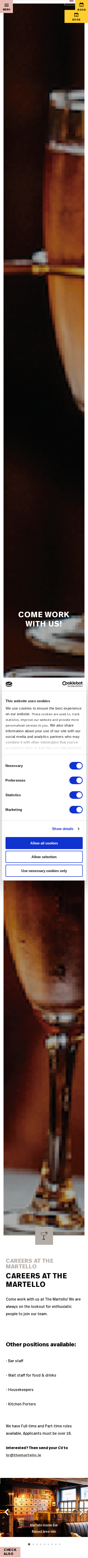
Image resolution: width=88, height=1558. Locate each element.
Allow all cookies (44, 843)
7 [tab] (52, 1544)
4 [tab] (41, 1544)
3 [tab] (37, 1544)
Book (76, 20)
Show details (62, 829)
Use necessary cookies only (44, 871)
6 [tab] (48, 1544)
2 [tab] (33, 1544)
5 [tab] (44, 1544)
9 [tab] (59, 1544)
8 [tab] (56, 1544)
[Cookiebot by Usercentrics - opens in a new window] (63, 684)
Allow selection (44, 857)
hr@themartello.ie (23, 1455)
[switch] (76, 780)
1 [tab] (29, 1544)
